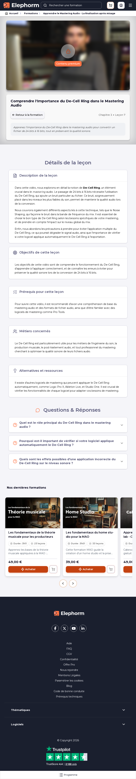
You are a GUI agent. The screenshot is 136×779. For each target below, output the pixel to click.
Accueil (14, 13)
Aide (69, 643)
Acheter (30, 569)
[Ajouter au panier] (53, 569)
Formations (31, 13)
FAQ (69, 648)
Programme (70, 775)
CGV (69, 654)
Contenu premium (68, 63)
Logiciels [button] (17, 724)
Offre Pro (69, 664)
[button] (63, 583)
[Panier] (110, 5)
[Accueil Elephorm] (69, 613)
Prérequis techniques (69, 696)
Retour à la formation (29, 114)
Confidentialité (69, 659)
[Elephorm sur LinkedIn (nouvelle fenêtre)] (82, 628)
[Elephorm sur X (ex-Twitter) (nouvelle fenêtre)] (64, 628)
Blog (69, 686)
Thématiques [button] (20, 710)
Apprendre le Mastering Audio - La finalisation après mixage (79, 13)
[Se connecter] (121, 5)
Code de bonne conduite (69, 691)
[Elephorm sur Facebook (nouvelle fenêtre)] (55, 628)
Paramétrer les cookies (69, 680)
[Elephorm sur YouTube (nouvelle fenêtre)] (73, 628)
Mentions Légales (69, 675)
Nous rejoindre (69, 670)
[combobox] (71, 5)
